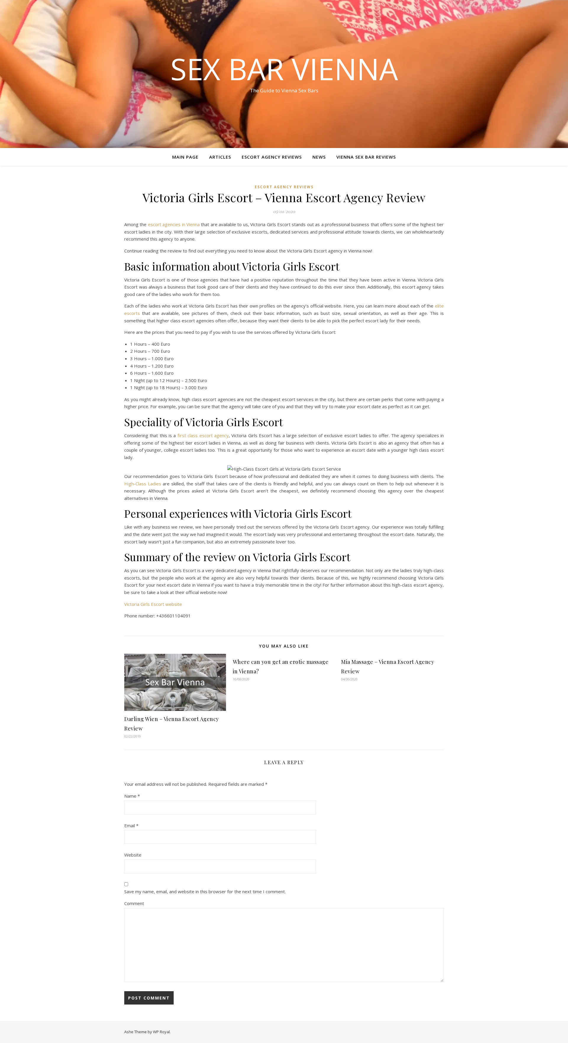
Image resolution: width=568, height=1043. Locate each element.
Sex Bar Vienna (284, 68)
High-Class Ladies (142, 484)
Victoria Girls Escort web (149, 604)
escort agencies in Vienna (174, 224)
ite (179, 604)
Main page (185, 157)
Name (132, 796)
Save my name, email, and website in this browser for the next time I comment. (205, 891)
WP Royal (161, 1031)
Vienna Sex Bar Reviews (366, 157)
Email (131, 825)
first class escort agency (203, 435)
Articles (220, 157)
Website (132, 855)
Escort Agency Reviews (272, 157)
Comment (134, 903)
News (319, 157)
